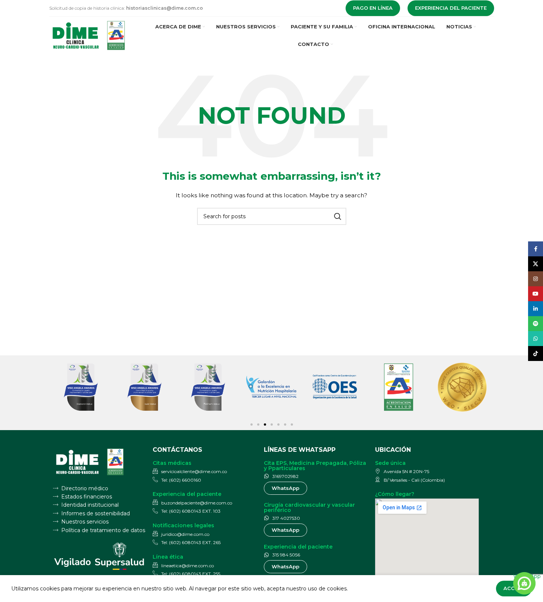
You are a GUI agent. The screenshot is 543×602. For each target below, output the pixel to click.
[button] (251, 424)
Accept (513, 588)
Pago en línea (373, 8)
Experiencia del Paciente (451, 8)
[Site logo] (89, 35)
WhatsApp (524, 576)
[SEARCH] (337, 216)
